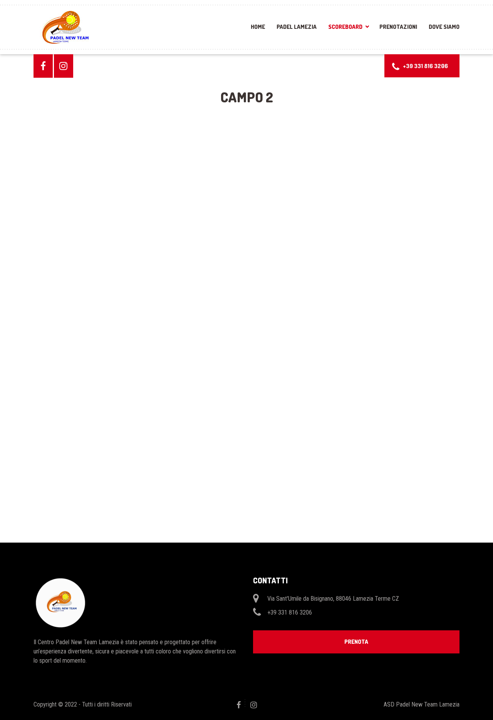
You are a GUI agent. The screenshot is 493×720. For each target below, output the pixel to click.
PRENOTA (356, 641)
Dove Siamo (444, 26)
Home (258, 26)
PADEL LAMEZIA (297, 26)
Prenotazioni (398, 26)
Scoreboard (345, 26)
